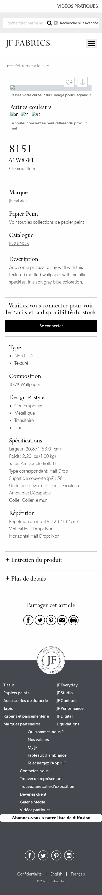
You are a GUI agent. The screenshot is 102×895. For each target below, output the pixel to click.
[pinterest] (56, 859)
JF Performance (70, 708)
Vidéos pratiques (77, 6)
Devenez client (33, 794)
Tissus (9, 684)
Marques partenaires (22, 724)
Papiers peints (16, 692)
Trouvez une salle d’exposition (47, 786)
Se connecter (51, 325)
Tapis (8, 708)
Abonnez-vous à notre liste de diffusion (51, 817)
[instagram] (69, 859)
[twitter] (43, 859)
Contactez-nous (34, 770)
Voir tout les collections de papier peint (46, 222)
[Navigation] (91, 43)
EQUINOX (19, 243)
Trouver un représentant (41, 778)
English (56, 874)
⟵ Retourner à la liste (28, 66)
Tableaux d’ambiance (47, 755)
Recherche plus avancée (78, 23)
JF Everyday (67, 684)
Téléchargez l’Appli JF (47, 763)
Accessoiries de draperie (25, 700)
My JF (33, 747)
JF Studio (65, 692)
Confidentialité (29, 874)
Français (78, 874)
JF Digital (65, 716)
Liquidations (68, 724)
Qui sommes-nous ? (46, 731)
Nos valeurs (38, 739)
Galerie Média (32, 802)
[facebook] (30, 859)
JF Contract (67, 700)
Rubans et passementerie (26, 716)
